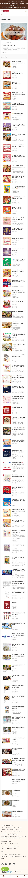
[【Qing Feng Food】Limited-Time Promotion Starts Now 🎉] (7, 106)
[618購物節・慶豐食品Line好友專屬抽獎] (7, 337)
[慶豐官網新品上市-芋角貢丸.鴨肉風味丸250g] (7, 533)
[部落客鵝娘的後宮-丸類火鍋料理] (7, 668)
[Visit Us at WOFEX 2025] (7, 304)
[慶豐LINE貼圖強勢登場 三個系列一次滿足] (7, 616)
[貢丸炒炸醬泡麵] (7, 803)
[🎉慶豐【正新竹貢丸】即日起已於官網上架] (7, 347)
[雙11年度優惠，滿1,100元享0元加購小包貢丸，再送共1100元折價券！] (7, 478)
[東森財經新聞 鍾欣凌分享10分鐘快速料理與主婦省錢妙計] (7, 772)
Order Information (21, 856)
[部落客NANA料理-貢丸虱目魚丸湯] (7, 647)
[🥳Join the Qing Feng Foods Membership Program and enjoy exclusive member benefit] (7, 116)
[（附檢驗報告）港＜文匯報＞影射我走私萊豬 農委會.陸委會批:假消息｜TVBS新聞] (7, 572)
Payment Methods (14, 846)
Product (18, 854)
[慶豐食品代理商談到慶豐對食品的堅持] (7, 751)
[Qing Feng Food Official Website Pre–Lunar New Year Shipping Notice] (7, 148)
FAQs (15, 856)
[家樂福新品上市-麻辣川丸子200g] (7, 560)
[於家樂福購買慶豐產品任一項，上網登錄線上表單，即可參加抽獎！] (7, 523)
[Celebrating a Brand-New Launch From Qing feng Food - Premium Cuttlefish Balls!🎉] (7, 137)
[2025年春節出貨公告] (7, 410)
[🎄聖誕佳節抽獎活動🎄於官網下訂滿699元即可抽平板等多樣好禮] (7, 431)
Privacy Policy (8, 844)
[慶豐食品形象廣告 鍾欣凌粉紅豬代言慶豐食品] (7, 782)
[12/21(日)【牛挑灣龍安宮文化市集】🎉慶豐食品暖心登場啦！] (7, 189)
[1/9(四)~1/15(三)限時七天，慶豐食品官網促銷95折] (7, 420)
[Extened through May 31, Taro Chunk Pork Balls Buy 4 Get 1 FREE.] (7, 127)
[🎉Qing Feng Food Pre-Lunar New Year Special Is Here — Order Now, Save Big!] (7, 158)
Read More (5, 52)
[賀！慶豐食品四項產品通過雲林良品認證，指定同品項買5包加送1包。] (7, 368)
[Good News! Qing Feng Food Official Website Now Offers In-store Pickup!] (7, 210)
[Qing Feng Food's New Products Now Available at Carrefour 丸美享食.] (7, 273)
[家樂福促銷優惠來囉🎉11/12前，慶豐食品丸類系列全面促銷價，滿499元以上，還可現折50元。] (7, 466)
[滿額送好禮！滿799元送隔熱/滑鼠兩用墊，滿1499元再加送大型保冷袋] (7, 502)
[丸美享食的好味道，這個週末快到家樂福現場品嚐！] (7, 179)
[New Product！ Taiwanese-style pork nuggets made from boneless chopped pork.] (7, 325)
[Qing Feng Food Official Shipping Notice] (7, 241)
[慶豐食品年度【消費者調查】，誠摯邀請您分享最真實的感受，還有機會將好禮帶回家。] (7, 96)
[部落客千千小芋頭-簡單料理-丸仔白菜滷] (7, 689)
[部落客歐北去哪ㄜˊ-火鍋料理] (7, 678)
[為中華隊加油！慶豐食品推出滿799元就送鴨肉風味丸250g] (7, 389)
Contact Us (10, 856)
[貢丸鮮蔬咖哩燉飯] (7, 793)
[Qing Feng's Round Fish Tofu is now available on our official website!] (7, 314)
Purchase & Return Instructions (8, 848)
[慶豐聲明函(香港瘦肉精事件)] (7, 595)
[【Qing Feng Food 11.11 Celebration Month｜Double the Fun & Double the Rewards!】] (7, 221)
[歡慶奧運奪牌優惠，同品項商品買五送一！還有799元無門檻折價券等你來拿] (7, 513)
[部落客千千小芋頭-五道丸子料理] (7, 699)
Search (2, 844)
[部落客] (7, 720)
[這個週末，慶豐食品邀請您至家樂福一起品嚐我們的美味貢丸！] (7, 443)
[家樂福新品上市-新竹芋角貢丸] (7, 548)
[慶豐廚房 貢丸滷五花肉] (14, 31)
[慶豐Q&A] (7, 605)
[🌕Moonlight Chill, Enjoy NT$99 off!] (7, 252)
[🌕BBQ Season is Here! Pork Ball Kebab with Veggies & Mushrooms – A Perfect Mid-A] (7, 231)
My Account (15, 844)
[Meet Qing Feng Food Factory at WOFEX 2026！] (7, 64)
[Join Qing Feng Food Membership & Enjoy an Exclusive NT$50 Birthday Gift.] (7, 379)
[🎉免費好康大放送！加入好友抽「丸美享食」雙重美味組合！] (7, 262)
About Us (13, 854)
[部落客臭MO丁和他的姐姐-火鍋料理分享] (7, 709)
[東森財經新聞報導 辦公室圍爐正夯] (7, 626)
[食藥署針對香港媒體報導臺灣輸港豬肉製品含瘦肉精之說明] (7, 584)
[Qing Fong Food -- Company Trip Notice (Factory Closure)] (7, 75)
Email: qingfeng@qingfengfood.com (10, 834)
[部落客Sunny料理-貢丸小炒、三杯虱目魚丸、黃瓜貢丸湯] (7, 657)
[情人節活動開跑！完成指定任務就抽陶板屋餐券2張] (7, 399)
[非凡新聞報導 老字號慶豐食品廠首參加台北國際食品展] (7, 762)
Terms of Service (5, 846)
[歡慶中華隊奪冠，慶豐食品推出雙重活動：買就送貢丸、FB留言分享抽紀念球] (7, 453)
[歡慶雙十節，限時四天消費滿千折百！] (7, 490)
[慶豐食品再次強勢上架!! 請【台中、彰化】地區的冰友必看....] (7, 637)
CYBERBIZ (9, 872)
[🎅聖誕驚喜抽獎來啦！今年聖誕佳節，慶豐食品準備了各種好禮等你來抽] (7, 200)
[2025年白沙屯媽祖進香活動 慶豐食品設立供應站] (7, 358)
